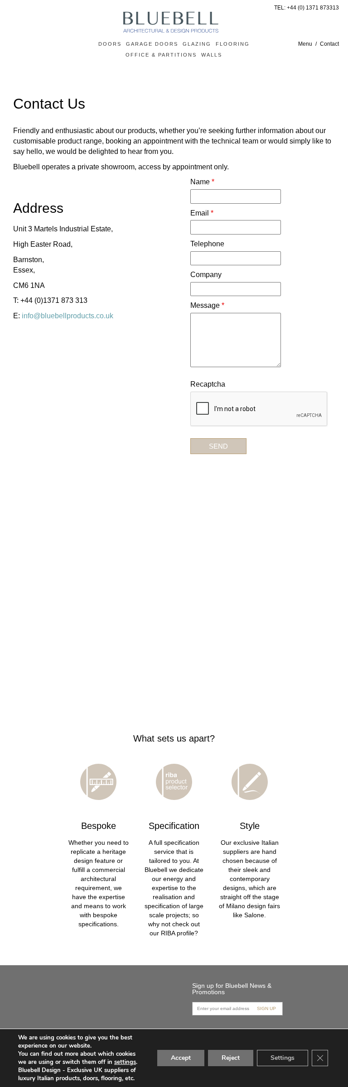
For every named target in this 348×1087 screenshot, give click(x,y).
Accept (181, 1057)
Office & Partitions (161, 54)
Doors (109, 44)
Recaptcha (207, 384)
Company (206, 274)
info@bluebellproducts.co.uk (67, 316)
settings (125, 1062)
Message (207, 305)
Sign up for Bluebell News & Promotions (231, 988)
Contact (329, 44)
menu (305, 44)
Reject (231, 1057)
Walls (211, 54)
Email (201, 213)
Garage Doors (152, 44)
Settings (283, 1057)
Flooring (233, 44)
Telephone (207, 244)
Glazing (197, 44)
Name (202, 182)
